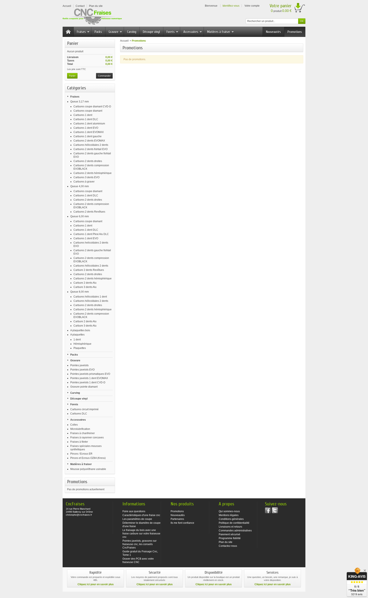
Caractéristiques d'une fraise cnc (141, 515)
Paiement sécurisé (229, 534)
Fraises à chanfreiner (82, 433)
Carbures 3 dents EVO (86, 177)
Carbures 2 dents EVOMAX (89, 140)
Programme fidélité (230, 538)
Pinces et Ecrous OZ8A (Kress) (88, 458)
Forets (171, 32)
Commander (104, 75)
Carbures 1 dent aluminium (89, 123)
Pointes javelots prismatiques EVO (90, 373)
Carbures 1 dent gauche (87, 136)
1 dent (77, 339)
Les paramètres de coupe (137, 519)
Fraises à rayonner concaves (87, 437)
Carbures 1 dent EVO (85, 127)
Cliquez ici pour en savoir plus (96, 584)
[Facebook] (268, 510)
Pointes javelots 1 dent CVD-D (87, 382)
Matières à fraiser (218, 32)
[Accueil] (68, 32)
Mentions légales (229, 515)
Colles (74, 424)
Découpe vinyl (151, 32)
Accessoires (190, 32)
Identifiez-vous (231, 5)
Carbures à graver (84, 181)
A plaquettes (77, 334)
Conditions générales (231, 519)
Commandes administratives (235, 530)
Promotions (295, 32)
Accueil (124, 40)
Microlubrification (80, 428)
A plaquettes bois (80, 330)
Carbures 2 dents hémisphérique (92, 173)
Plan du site (225, 542)
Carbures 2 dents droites (87, 161)
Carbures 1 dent (82, 115)
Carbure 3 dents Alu (84, 287)
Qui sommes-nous (229, 511)
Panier (72, 43)
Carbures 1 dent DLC (85, 119)
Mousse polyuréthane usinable (88, 469)
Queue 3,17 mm (79, 101)
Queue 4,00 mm (79, 186)
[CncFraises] (92, 17)
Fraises (81, 32)
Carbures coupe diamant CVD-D (92, 106)
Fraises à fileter (79, 441)
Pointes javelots (79, 365)
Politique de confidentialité (234, 522)
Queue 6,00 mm (79, 216)
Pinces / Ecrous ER (81, 453)
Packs (98, 32)
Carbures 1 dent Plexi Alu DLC (91, 234)
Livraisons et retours (230, 526)
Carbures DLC (78, 413)
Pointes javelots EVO (82, 369)
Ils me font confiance (182, 522)
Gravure (113, 32)
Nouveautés (273, 32)
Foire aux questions (133, 511)
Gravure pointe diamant (84, 386)
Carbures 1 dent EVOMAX (88, 132)
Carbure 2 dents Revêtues (88, 269)
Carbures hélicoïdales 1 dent (90, 296)
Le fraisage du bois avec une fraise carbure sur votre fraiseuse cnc (141, 533)
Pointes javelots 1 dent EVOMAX (89, 378)
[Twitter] (275, 510)
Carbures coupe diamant (87, 110)
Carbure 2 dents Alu (84, 282)
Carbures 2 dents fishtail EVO (90, 149)
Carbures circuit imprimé (84, 409)
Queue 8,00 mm (79, 291)
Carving (131, 32)
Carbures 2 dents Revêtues (89, 211)
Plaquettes (79, 348)
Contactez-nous (228, 545)
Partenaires (177, 519)
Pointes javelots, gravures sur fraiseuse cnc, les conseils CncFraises (139, 544)
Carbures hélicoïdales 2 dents (90, 144)
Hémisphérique (82, 343)
